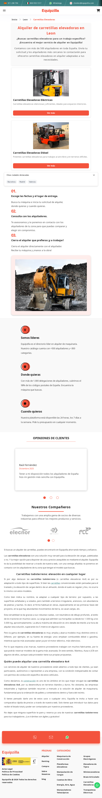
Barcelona (12, 182)
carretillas (55, 583)
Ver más (51, 113)
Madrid (22, 182)
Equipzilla (50, 10)
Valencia (32, 182)
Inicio (14, 19)
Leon (25, 19)
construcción (29, 680)
